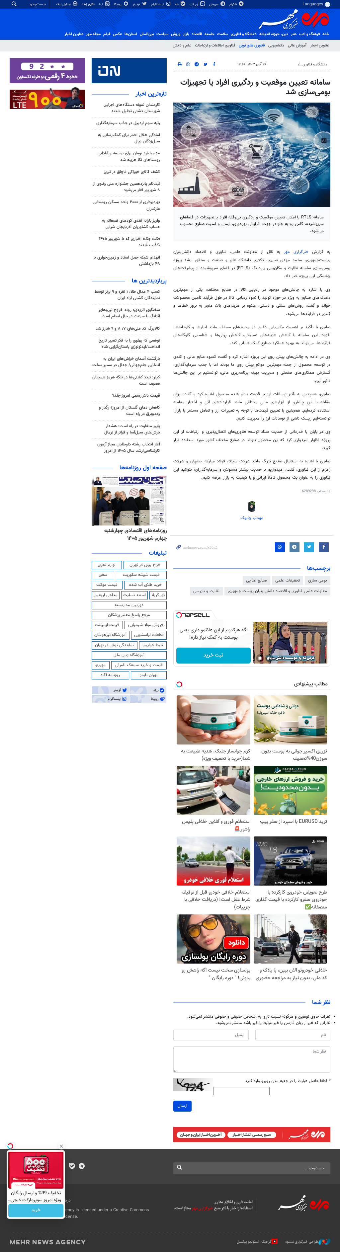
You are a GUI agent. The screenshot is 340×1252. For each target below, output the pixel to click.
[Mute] (269, 658)
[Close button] (61, 1146)
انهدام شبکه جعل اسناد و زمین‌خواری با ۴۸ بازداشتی (127, 260)
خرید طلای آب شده (145, 585)
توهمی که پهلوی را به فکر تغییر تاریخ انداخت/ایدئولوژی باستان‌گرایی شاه (129, 343)
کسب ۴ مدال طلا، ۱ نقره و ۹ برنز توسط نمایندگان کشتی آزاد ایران (127, 294)
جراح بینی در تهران (144, 565)
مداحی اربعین (106, 595)
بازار (186, 34)
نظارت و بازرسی (206, 591)
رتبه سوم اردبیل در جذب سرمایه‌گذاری (128, 123)
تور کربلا (158, 595)
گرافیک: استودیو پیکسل (254, 1242)
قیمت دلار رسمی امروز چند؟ (136, 395)
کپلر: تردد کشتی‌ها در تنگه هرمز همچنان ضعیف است (126, 380)
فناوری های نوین (252, 45)
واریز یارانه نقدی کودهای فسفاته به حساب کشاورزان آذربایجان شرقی (131, 223)
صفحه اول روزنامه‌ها (143, 468)
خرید (36, 1210)
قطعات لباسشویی (149, 635)
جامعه (209, 34)
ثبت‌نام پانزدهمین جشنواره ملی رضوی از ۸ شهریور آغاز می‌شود (126, 187)
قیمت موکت (107, 585)
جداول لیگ (64, 4)
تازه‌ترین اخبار (151, 94)
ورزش (175, 34)
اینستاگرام (158, 4)
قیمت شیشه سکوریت (141, 575)
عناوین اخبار (319, 45)
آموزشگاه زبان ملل (129, 655)
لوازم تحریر (107, 565)
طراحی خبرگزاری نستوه (301, 1242)
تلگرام (233, 4)
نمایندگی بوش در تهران (114, 645)
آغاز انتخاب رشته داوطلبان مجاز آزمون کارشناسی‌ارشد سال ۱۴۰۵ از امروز (128, 447)
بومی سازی (317, 580)
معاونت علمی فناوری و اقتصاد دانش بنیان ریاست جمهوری (277, 591)
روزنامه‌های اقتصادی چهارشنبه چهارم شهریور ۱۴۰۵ (135, 534)
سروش (214, 4)
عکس (117, 34)
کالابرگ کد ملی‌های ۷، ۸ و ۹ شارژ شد (128, 328)
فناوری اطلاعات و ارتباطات (215, 45)
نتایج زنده (89, 4)
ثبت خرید (213, 655)
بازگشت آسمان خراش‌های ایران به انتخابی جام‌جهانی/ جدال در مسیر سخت (126, 361)
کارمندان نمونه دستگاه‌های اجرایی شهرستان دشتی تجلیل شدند (132, 108)
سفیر (103, 575)
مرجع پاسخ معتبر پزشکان (129, 615)
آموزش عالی (297, 45)
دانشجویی (276, 45)
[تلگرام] (81, 1166)
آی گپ (194, 4)
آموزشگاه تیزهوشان (110, 635)
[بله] (72, 1166)
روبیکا (118, 4)
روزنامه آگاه (110, 675)
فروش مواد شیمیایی (145, 625)
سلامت (222, 34)
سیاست (162, 34)
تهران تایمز (148, 675)
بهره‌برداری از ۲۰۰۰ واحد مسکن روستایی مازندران (126, 205)
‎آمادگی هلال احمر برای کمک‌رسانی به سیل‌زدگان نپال (129, 138)
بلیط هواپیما (152, 645)
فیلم (106, 34)
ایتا (101, 4)
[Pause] (260, 658)
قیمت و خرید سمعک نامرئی (139, 665)
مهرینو (100, 665)
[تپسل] (179, 615)
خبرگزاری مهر (296, 252)
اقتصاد (197, 34)
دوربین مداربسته (129, 605)
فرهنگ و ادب (309, 34)
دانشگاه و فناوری (244, 34)
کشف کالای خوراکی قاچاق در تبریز (132, 172)
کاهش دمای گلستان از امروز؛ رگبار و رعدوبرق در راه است (129, 410)
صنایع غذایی (256, 580)
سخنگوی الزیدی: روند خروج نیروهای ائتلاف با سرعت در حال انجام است (129, 313)
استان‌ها (131, 34)
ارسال (182, 1106)
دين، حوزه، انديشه (273, 34)
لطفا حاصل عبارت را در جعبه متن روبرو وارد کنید (287, 1081)
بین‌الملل (147, 34)
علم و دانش (182, 45)
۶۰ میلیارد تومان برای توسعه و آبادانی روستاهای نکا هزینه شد (129, 156)
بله (177, 4)
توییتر (136, 4)
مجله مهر (93, 34)
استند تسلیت (134, 595)
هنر (294, 34)
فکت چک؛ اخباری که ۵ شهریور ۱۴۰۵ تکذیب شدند (129, 242)
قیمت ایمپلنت (107, 625)
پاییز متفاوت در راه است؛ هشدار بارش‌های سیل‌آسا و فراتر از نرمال (132, 429)
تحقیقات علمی (287, 580)
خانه (325, 34)
